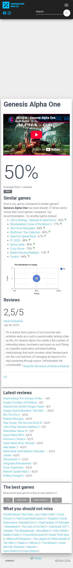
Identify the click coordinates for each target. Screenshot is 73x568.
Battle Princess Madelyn (24, 252)
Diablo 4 (23, 542)
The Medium (50, 542)
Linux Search (30, 551)
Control (14, 256)
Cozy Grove (17, 248)
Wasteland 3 (12, 526)
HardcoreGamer (13, 321)
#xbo (8, 191)
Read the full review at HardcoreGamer (46, 366)
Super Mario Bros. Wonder (19, 443)
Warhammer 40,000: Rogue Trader (23, 406)
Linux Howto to (12, 551)
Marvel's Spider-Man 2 (16, 471)
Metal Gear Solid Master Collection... (25, 451)
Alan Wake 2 (10, 447)
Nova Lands (17, 244)
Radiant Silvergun (13, 418)
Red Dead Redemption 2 (32, 518)
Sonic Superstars (13, 467)
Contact (9, 561)
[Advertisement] (36, 59)
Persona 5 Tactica (14, 439)
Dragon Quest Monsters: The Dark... (24, 410)
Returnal (19, 547)
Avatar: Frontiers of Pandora (20, 402)
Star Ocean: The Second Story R (22, 422)
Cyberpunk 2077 (59, 526)
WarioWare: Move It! (15, 431)
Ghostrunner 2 (11, 459)
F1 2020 (15, 240)
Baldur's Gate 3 (12, 534)
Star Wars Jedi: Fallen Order (39, 514)
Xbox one (21, 500)
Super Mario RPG (13, 435)
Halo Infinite (60, 530)
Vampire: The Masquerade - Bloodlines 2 (27, 530)
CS (5, 377)
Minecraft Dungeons (19, 538)
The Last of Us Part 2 (34, 526)
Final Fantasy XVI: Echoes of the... (23, 398)
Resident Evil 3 (28, 522)
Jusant (7, 455)
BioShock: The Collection (25, 232)
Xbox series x (40, 500)
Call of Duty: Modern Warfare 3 (21, 427)
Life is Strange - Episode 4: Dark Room (33, 220)
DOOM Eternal (11, 514)
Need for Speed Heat (23, 236)
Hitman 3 (35, 542)
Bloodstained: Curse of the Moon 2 (31, 224)
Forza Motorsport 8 (35, 534)
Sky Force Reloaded (22, 228)
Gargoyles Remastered (17, 463)
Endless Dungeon (13, 475)
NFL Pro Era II (11, 414)
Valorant (31, 547)
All (56, 500)
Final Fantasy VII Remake (54, 522)
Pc (8, 500)
